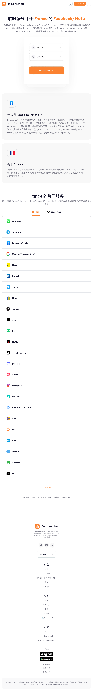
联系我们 (46, 672)
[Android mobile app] (46, 659)
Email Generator (46, 632)
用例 (46, 582)
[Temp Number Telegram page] (52, 545)
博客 (46, 600)
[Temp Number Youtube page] (46, 545)
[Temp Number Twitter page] (41, 545)
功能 (46, 569)
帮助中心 (46, 613)
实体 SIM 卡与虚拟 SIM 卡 (46, 578)
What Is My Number (46, 640)
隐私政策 (46, 668)
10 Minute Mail (46, 636)
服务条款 (46, 664)
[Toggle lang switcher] (71, 4)
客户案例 (46, 586)
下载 (46, 609)
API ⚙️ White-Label (46, 618)
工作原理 (46, 573)
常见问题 (46, 605)
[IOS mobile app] (46, 654)
